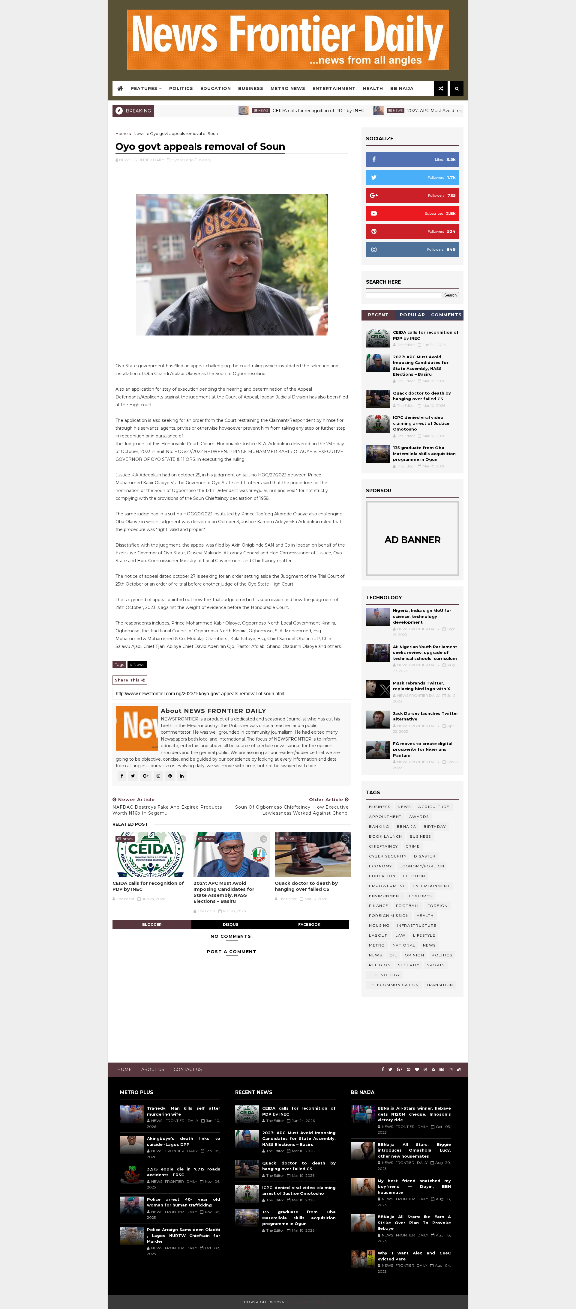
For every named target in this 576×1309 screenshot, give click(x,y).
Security (408, 965)
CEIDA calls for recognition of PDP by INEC (282, 110)
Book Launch (385, 836)
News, (205, 159)
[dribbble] (425, 1069)
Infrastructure (417, 925)
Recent (378, 315)
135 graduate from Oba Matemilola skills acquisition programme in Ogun (424, 453)
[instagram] (450, 1069)
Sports (436, 965)
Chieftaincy (383, 846)
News (226, 110)
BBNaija (406, 826)
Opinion (414, 955)
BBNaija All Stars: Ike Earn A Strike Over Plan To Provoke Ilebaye (414, 1222)
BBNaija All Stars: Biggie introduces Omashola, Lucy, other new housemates (414, 1150)
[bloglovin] (417, 1069)
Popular (412, 315)
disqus (230, 924)
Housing (379, 925)
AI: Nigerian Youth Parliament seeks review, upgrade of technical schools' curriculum (425, 652)
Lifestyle (424, 935)
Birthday (435, 826)
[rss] (433, 1069)
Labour (378, 935)
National (404, 945)
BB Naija (402, 88)
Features (144, 88)
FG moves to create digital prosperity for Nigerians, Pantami (422, 749)
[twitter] (390, 1069)
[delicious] (458, 1069)
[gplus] (399, 1069)
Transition (440, 984)
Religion (380, 965)
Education (215, 88)
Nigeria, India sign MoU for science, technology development (422, 616)
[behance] (442, 1069)
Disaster (425, 856)
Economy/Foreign (422, 866)
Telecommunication (394, 984)
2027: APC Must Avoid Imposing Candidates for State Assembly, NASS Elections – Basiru (224, 892)
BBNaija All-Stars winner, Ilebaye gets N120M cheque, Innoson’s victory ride (414, 1114)
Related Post (130, 824)
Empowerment (387, 886)
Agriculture (434, 806)
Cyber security (387, 856)
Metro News (288, 88)
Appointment (385, 816)
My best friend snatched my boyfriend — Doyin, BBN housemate (414, 1186)
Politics (181, 88)
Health (373, 88)
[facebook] (383, 1069)
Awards (419, 816)
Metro (377, 945)
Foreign (438, 905)
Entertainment (334, 88)
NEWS (375, 955)
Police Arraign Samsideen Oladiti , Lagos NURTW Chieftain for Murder (183, 1235)
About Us (152, 1069)
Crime (413, 846)
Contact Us (188, 1069)
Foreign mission (389, 915)
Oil (393, 955)
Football (408, 905)
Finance (378, 905)
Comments (446, 315)
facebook (309, 924)
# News (137, 664)
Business (250, 88)
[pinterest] (408, 1069)
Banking (379, 826)
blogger (152, 924)
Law (400, 935)
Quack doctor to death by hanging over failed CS (306, 886)
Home (122, 133)
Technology (384, 975)
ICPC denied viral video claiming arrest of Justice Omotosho (421, 423)
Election (414, 876)
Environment (385, 895)
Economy (380, 866)
